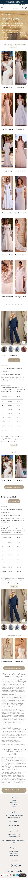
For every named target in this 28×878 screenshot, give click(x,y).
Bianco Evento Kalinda (7, 213)
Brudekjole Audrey (7, 171)
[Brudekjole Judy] (21, 68)
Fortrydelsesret (14, 853)
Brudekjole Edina (21, 129)
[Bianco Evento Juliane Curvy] (21, 277)
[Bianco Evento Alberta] (7, 277)
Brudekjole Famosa (6, 661)
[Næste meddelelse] (26, 2)
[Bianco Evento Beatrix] (21, 235)
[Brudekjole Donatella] (21, 152)
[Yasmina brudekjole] (7, 68)
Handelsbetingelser (14, 851)
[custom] (9, 865)
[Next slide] (25, 627)
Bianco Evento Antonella (20, 213)
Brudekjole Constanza (7, 129)
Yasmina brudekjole (7, 87)
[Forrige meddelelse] (1, 2)
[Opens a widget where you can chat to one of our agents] (22, 875)
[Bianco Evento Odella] (7, 235)
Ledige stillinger (14, 855)
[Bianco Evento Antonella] (21, 194)
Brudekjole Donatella (21, 171)
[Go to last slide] (3, 627)
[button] (2, 8)
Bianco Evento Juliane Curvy (20, 297)
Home (2, 14)
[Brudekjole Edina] (21, 110)
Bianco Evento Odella (7, 254)
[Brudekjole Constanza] (7, 110)
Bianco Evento (9, 14)
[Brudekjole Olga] (21, 648)
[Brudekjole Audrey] (7, 152)
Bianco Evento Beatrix (20, 254)
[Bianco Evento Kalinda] (7, 194)
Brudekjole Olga (19, 661)
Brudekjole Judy (20, 87)
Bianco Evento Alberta (7, 296)
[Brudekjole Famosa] (7, 648)
